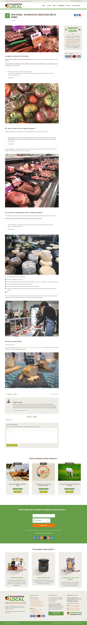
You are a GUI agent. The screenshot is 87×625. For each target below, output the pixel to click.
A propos (68, 5)
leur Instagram (31, 347)
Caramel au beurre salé (43, 578)
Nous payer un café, (35, 611)
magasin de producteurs (54, 394)
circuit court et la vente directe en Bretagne (16, 603)
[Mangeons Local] (14, 5)
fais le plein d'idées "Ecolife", (36, 604)
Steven (13, 20)
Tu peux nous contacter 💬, (36, 610)
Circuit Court (15, 394)
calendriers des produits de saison (73, 43)
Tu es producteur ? (76, 5)
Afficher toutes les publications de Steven (20, 410)
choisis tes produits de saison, (37, 602)
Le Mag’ (54, 5)
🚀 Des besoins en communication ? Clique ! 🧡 (60, 623)
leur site (40, 347)
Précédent (29, 416)
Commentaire (10, 432)
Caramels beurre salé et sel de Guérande (70, 579)
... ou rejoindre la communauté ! (37, 612)
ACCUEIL (43, 5)
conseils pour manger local (71, 40)
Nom (8, 429)
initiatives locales (70, 46)
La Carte (49, 5)
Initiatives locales (9, 394)
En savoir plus (17, 491)
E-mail (25, 429)
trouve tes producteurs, (35, 599)
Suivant (35, 416)
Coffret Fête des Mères (16, 578)
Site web (42, 429)
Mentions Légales (15, 623)
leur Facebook (25, 347)
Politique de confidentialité (9, 623)
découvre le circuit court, (36, 600)
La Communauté (60, 5)
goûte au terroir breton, (35, 603)
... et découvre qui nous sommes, (37, 605)
